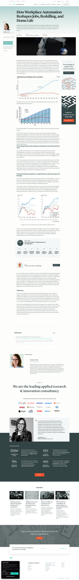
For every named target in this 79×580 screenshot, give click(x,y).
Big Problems (48, 568)
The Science (47, 569)
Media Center (12, 1)
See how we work (67, 120)
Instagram (63, 566)
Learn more (4, 570)
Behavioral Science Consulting (50, 562)
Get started (66, 4)
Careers (18, 1)
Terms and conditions (60, 578)
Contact (29, 570)
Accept (14, 573)
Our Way (35, 4)
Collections (47, 566)
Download (56, 265)
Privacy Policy (67, 578)
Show (54, 332)
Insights (29, 565)
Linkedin (62, 565)
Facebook (63, 562)
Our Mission (30, 568)
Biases (29, 567)
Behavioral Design (48, 564)
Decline (6, 573)
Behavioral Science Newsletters (50, 565)
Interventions (30, 566)
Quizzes (47, 570)
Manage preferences (10, 576)
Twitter (62, 564)
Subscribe (23, 1)
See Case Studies (67, 72)
